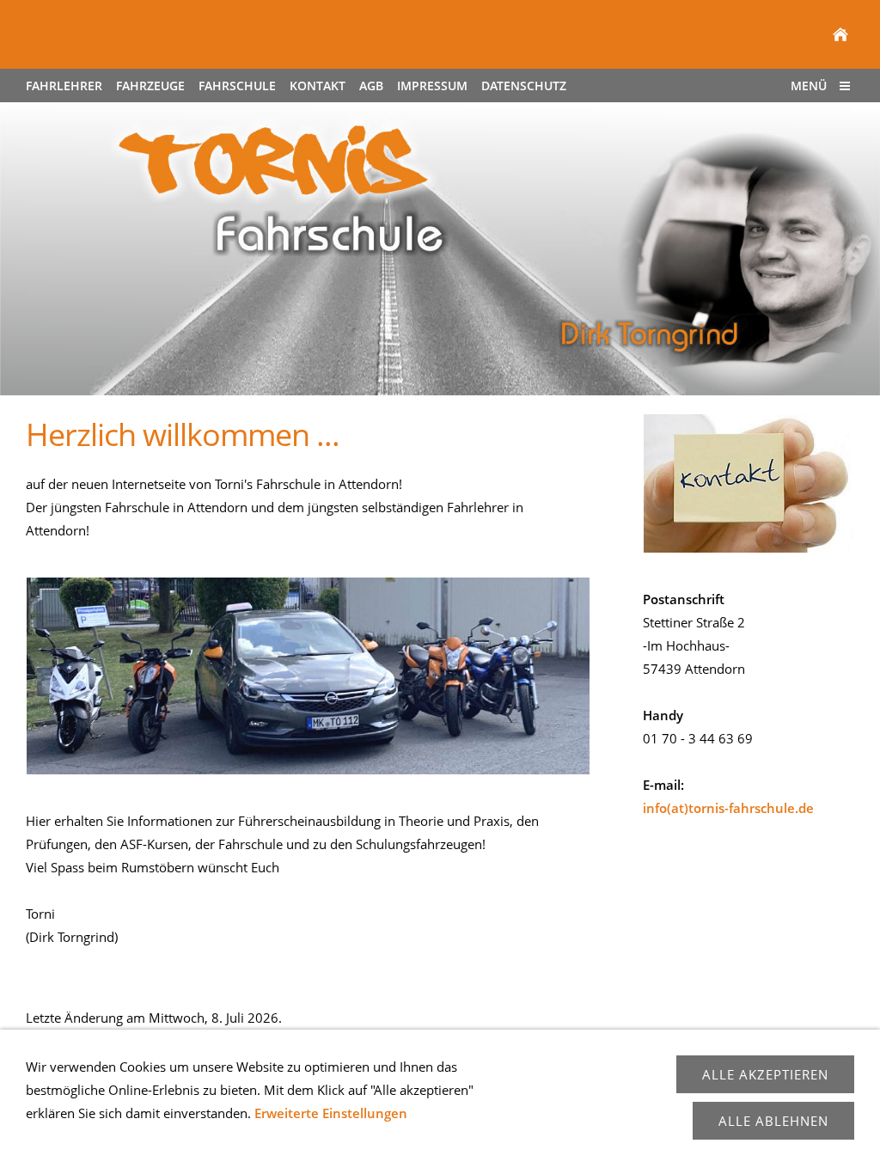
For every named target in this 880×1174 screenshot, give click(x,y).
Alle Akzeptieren (765, 1074)
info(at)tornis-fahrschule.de (728, 807)
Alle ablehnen (773, 1120)
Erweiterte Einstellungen (330, 1113)
